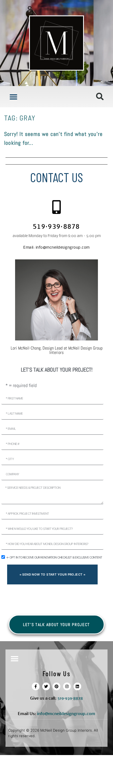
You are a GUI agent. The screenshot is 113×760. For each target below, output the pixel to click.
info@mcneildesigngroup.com (56, 248)
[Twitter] (46, 686)
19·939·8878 (71, 698)
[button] (13, 96)
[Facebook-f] (35, 686)
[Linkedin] (77, 686)
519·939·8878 (56, 227)
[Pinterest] (56, 686)
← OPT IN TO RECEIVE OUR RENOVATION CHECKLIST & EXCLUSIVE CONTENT (54, 557)
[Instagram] (67, 686)
